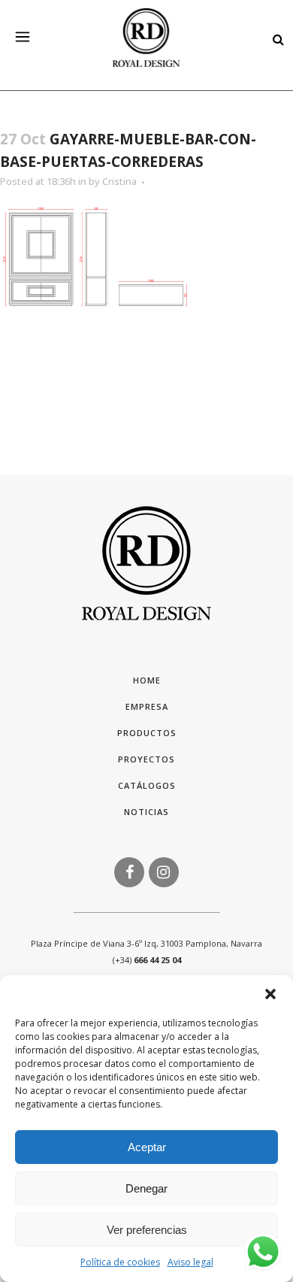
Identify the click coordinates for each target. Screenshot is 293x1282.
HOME (147, 680)
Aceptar (147, 1147)
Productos (147, 732)
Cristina (119, 181)
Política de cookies (120, 1262)
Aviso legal (190, 1262)
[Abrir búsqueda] (274, 38)
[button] (270, 994)
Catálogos (147, 785)
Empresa (146, 706)
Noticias (146, 811)
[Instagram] (163, 871)
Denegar (146, 1188)
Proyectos (146, 759)
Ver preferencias (147, 1229)
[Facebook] (129, 871)
